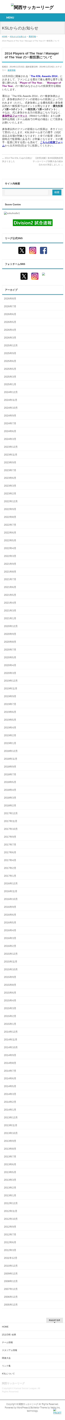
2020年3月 (10, 673)
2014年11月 (10, 1039)
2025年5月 (10, 368)
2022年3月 (10, 556)
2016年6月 (10, 914)
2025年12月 (11, 345)
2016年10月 (11, 899)
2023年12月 (11, 446)
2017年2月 (10, 868)
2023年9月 (10, 462)
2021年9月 (10, 563)
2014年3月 (10, 1094)
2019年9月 (10, 696)
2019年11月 (10, 688)
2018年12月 (11, 751)
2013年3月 (10, 1179)
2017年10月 (11, 828)
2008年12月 (11, 1281)
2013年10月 (11, 1133)
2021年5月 (10, 594)
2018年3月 (10, 797)
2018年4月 (10, 789)
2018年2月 (10, 805)
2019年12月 (11, 680)
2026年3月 (10, 337)
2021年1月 (10, 618)
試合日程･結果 (9, 1334)
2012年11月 (10, 1211)
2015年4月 (10, 1000)
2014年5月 (10, 1086)
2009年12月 (11, 1273)
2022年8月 (10, 516)
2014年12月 (11, 1031)
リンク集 (6, 1366)
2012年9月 (10, 1226)
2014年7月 (10, 1070)
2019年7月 (10, 704)
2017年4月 (10, 860)
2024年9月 (10, 415)
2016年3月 (10, 938)
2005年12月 (11, 1304)
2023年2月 (10, 493)
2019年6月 (10, 711)
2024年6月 (10, 431)
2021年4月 (10, 602)
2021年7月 (10, 579)
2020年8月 (10, 641)
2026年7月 (10, 306)
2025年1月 (10, 384)
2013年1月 (10, 1195)
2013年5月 (10, 1172)
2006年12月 (11, 1296)
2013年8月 (10, 1148)
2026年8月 (10, 298)
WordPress (22, 1408)
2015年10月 (11, 969)
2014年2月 (10, 1101)
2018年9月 (10, 766)
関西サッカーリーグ (28, 1404)
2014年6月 (10, 1078)
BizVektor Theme (38, 1408)
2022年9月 (10, 509)
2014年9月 (10, 1055)
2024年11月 (10, 399)
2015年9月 (10, 977)
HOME (5, 1327)
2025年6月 (10, 361)
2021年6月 (10, 587)
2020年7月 (10, 649)
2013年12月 (11, 1117)
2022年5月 (10, 540)
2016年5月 (10, 922)
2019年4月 (10, 727)
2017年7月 (10, 844)
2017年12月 (11, 813)
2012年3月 (10, 1250)
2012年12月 (11, 1203)
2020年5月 (10, 657)
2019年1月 (10, 743)
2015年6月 (10, 992)
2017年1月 (10, 875)
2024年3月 (10, 439)
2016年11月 (10, 891)
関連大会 (6, 1358)
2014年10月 (11, 1047)
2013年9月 (10, 1140)
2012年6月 (10, 1242)
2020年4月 (10, 665)
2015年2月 (10, 1016)
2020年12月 (11, 626)
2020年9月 (10, 634)
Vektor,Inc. (55, 1408)
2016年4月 (10, 930)
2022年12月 (11, 501)
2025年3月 (10, 376)
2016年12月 (11, 883)
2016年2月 (10, 945)
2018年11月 (10, 758)
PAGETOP (54, 1320)
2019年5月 (10, 719)
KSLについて (8, 1373)
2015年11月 (10, 961)
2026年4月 (10, 329)
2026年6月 (10, 314)
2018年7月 (10, 774)
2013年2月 (10, 1187)
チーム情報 (7, 1342)
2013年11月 (10, 1125)
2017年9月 (10, 836)
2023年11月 (10, 454)
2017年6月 (10, 852)
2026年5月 (10, 322)
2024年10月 (11, 407)
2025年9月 (10, 353)
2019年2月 (10, 735)
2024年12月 (11, 392)
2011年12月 (10, 1257)
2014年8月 (10, 1063)
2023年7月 (10, 470)
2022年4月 (10, 548)
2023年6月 (10, 477)
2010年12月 (11, 1265)
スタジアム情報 (9, 1350)
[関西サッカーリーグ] (32, 7)
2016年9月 (10, 906)
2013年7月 (10, 1156)
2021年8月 (10, 571)
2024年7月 (10, 423)
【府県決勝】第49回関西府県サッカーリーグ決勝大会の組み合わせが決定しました (48, 161)
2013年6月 (10, 1164)
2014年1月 (10, 1109)
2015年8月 (10, 984)
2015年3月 (10, 1008)
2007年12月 (11, 1289)
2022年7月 (10, 524)
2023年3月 (10, 485)
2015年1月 (10, 1023)
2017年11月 (10, 821)
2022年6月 (10, 532)
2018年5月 (10, 782)
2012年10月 (11, 1218)
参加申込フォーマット (14, 115)
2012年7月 (10, 1234)
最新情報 (12, 70)
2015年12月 (11, 953)
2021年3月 (10, 610)
